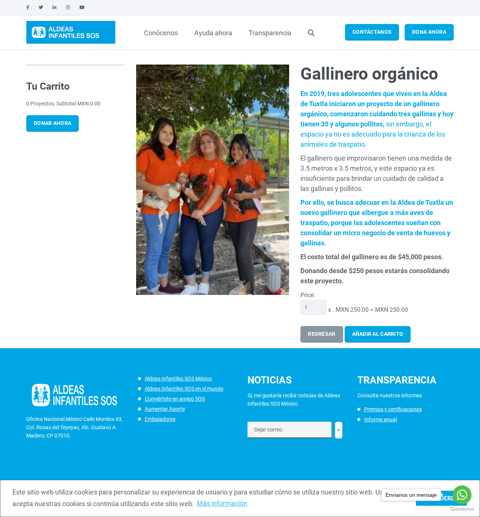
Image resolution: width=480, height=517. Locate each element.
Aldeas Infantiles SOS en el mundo (184, 389)
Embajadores (160, 419)
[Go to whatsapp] (462, 494)
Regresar (321, 334)
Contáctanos (372, 32)
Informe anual (380, 419)
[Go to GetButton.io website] (462, 509)
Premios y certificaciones (393, 409)
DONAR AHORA (52, 123)
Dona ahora (429, 32)
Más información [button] (222, 503)
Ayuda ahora (213, 33)
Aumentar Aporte (165, 409)
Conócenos (161, 33)
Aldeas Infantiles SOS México (178, 379)
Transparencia (270, 33)
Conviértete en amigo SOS (175, 399)
